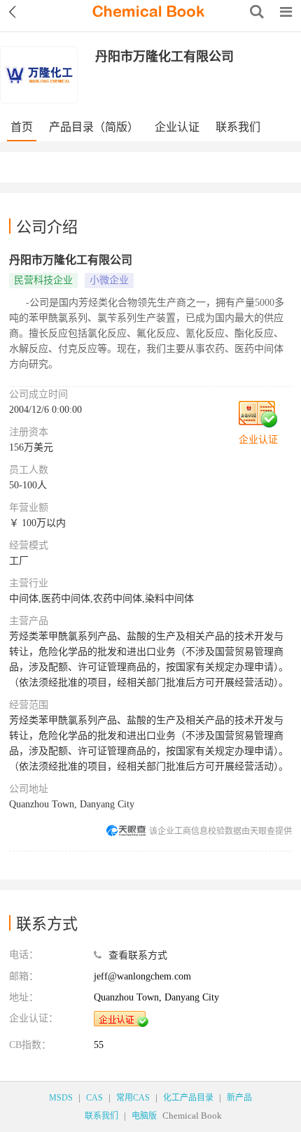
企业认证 (177, 127)
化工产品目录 (188, 1098)
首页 (21, 127)
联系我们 (238, 127)
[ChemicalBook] (148, 12)
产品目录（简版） (94, 127)
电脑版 (144, 1116)
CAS (94, 1098)
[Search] (257, 12)
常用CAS (133, 1098)
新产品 (239, 1098)
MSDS (61, 1098)
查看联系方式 (137, 955)
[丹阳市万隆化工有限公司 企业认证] (121, 1019)
